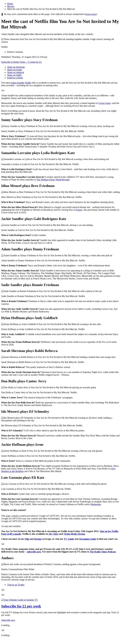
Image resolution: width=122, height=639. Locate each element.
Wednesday (95, 504)
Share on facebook (16, 67)
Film (27, 539)
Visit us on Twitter (15, 584)
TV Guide (69, 539)
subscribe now (34, 551)
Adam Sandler (17, 82)
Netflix (28, 82)
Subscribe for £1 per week (21, 606)
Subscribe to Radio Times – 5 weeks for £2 (21, 62)
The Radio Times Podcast (103, 551)
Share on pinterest (15, 72)
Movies (10, 6)
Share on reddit (14, 75)
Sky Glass (53, 534)
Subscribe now (8, 620)
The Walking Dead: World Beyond (52, 179)
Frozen (79, 210)
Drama (38, 539)
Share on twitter (14, 69)
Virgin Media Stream (74, 534)
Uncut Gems (104, 103)
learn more (91, 14)
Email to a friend (15, 77)
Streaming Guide (87, 539)
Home (10, 3)
